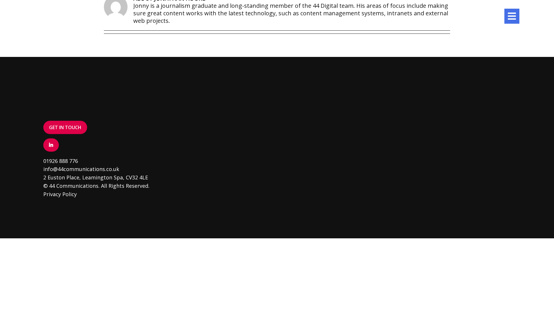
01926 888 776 (60, 160)
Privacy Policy (60, 194)
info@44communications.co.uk (81, 169)
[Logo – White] (58, 11)
